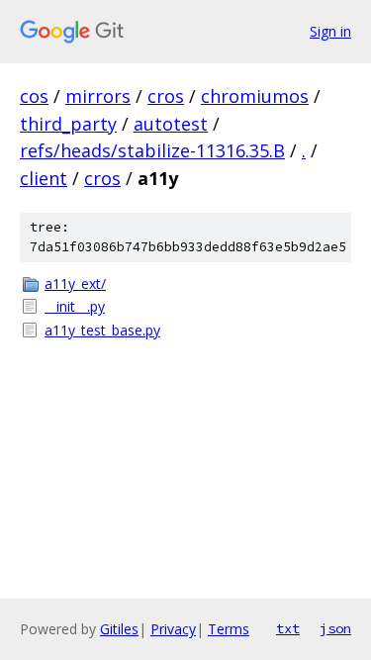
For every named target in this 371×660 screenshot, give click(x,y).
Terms (228, 628)
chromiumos (255, 96)
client (43, 178)
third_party (68, 124)
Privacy (173, 628)
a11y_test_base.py (102, 330)
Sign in (330, 31)
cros (165, 96)
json (335, 628)
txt (288, 628)
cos (34, 96)
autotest (171, 124)
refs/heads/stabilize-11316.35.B (152, 150)
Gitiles (119, 628)
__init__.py (75, 306)
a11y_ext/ (75, 283)
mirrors (98, 96)
